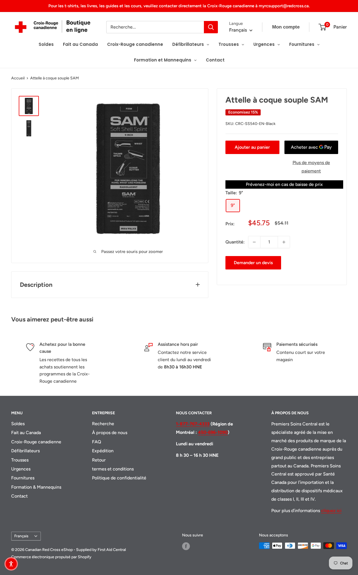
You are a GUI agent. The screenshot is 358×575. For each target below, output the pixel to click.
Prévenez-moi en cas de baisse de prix (284, 184)
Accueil (18, 78)
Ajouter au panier (252, 147)
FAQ (96, 441)
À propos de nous (109, 432)
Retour (99, 460)
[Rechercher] (211, 27)
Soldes (18, 423)
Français (21, 536)
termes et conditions (113, 469)
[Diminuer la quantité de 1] (254, 242)
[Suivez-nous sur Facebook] (186, 546)
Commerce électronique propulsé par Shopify (51, 557)
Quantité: (235, 242)
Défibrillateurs (25, 450)
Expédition (103, 450)
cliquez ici (331, 510)
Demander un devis (253, 262)
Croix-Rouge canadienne (36, 441)
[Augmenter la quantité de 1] (284, 242)
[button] (11, 564)
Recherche (103, 423)
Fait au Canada (26, 432)
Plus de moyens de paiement (311, 167)
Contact (19, 496)
